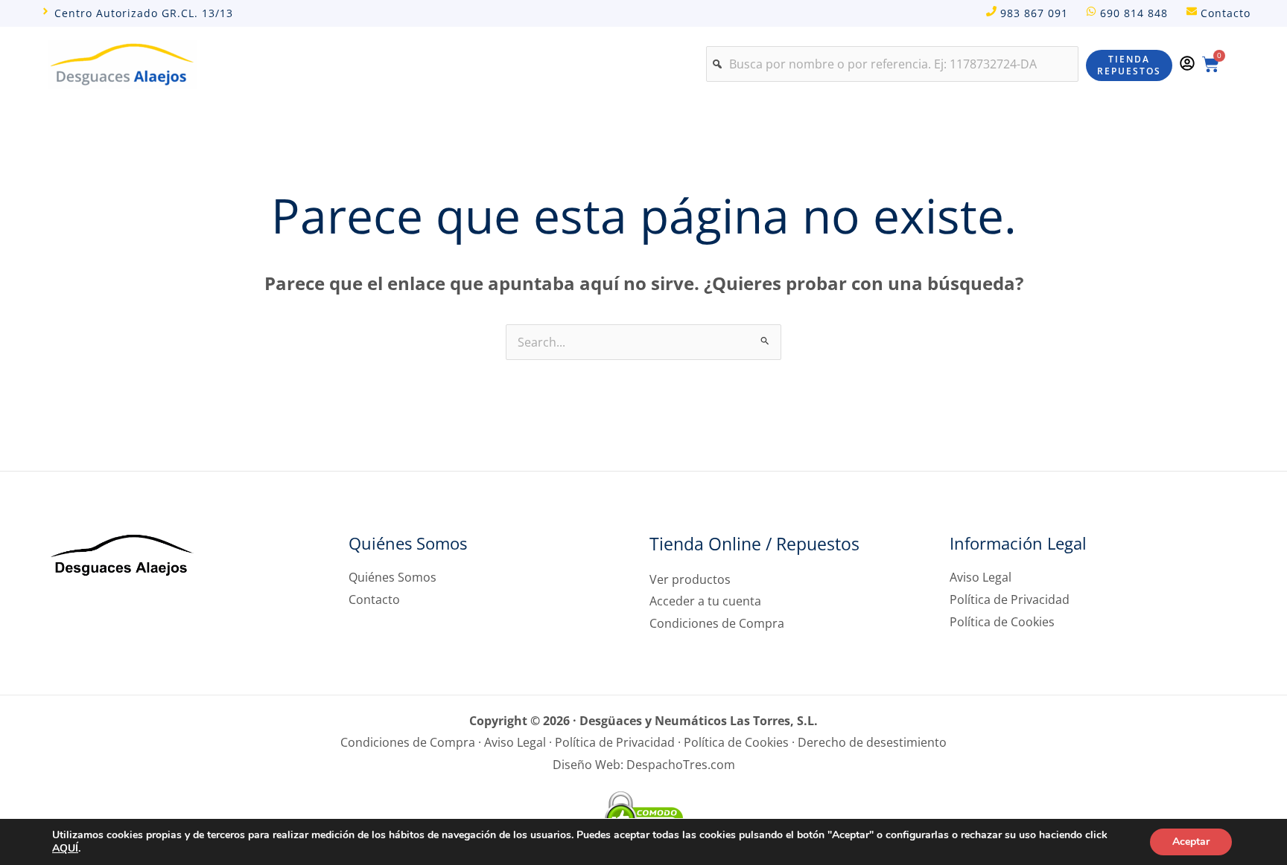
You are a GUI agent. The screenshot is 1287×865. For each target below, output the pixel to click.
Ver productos (690, 579)
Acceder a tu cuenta (705, 601)
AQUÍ (65, 848)
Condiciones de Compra (716, 623)
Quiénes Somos (392, 577)
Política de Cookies (1002, 622)
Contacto (374, 599)
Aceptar (1191, 842)
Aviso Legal (980, 577)
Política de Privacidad (1010, 599)
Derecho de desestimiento (872, 742)
